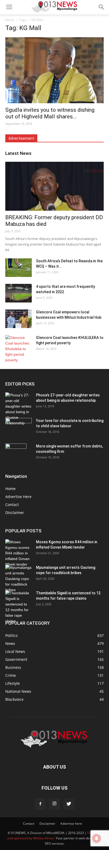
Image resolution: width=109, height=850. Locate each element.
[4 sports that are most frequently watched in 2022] (18, 293)
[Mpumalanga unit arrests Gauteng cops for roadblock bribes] (18, 579)
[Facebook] (40, 804)
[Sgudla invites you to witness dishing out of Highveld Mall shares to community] (54, 70)
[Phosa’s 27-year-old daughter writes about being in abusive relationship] (18, 409)
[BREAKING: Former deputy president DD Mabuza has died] (54, 186)
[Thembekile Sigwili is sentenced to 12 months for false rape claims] (18, 607)
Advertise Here (18, 496)
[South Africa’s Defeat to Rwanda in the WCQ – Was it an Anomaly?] (18, 267)
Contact (12, 504)
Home (9, 20)
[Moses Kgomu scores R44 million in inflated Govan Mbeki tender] (18, 553)
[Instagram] (54, 804)
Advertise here (71, 823)
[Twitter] (68, 804)
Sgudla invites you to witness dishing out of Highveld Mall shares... (49, 113)
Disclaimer (14, 512)
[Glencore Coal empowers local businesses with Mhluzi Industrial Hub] (18, 318)
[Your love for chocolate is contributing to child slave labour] (18, 425)
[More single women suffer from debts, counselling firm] (15, 452)
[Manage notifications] (96, 838)
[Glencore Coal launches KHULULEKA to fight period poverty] (18, 349)
